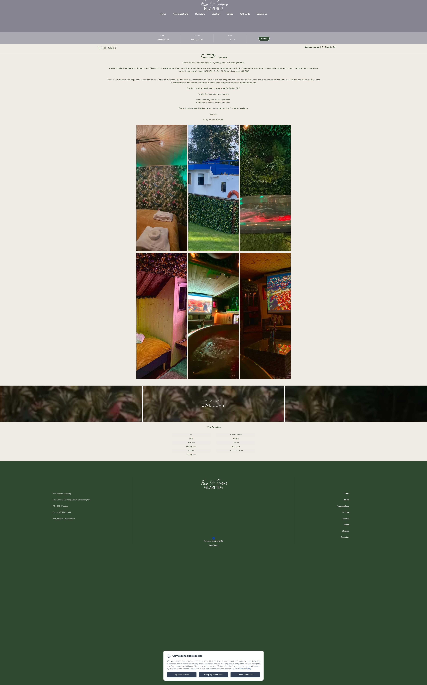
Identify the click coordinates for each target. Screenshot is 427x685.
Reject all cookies (181, 674)
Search (264, 38)
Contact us (262, 13)
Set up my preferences (213, 674)
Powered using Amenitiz (213, 541)
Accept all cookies (245, 674)
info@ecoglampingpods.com (64, 518)
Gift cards (245, 13)
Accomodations (180, 13)
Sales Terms (213, 545)
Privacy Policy (245, 669)
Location (216, 13)
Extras (230, 13)
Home (163, 13)
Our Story (200, 13)
